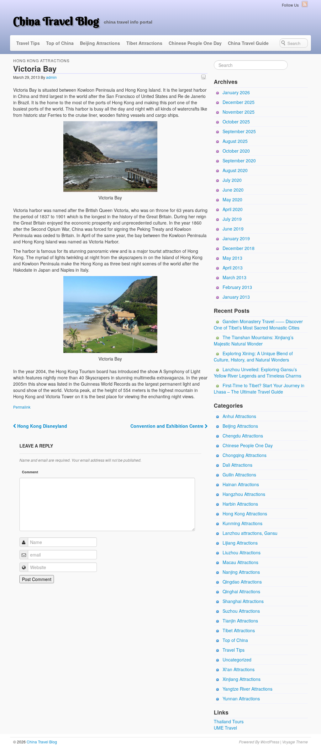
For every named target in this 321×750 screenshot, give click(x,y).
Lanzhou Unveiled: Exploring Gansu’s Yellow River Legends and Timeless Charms (257, 372)
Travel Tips (28, 43)
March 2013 (234, 277)
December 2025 (239, 102)
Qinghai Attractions (241, 591)
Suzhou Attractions (241, 611)
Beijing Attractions (100, 43)
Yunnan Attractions (241, 698)
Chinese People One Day (195, 43)
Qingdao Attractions (242, 582)
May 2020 (232, 199)
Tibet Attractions (144, 43)
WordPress (269, 741)
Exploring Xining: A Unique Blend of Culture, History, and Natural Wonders (253, 356)
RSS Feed (305, 4)
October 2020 (236, 151)
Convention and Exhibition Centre (167, 426)
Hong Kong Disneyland (41, 426)
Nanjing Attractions (241, 572)
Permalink (21, 407)
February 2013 (237, 287)
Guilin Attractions (239, 474)
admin (51, 77)
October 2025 (236, 121)
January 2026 (236, 92)
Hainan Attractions (241, 484)
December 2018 (239, 248)
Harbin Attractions (240, 504)
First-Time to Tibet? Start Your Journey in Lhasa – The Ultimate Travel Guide (259, 388)
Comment (30, 472)
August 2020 (235, 170)
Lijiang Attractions (240, 543)
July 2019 (232, 219)
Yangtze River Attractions (247, 689)
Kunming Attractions (242, 523)
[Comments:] (204, 76)
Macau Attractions (240, 562)
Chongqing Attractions (244, 455)
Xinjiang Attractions (241, 679)
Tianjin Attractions (240, 620)
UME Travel (225, 728)
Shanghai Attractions (243, 601)
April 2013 (233, 267)
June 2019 (233, 229)
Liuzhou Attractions (241, 552)
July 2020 (232, 180)
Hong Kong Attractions (41, 60)
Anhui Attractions (239, 416)
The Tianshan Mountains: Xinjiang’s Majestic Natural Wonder (253, 340)
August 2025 (235, 141)
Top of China (60, 43)
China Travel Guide (248, 43)
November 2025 (239, 112)
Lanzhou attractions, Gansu (250, 533)
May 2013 (232, 258)
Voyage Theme (295, 741)
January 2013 (236, 297)
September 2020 (239, 160)
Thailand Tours (229, 721)
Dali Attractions (237, 465)
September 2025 (239, 131)
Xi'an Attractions (239, 669)
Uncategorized (237, 659)
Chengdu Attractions (243, 435)
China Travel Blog (56, 21)
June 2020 (233, 190)
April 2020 (233, 209)
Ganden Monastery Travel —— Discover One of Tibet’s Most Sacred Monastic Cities (258, 324)
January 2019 (236, 238)
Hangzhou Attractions (244, 494)
